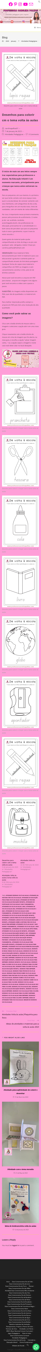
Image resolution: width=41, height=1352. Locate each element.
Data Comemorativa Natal (19, 1309)
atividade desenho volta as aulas (17, 895)
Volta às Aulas (26, 1333)
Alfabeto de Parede (18, 1346)
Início (8, 1282)
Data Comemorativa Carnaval (19, 1336)
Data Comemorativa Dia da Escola (15, 1340)
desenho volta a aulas (25, 982)
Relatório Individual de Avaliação (19, 1324)
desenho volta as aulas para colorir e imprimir (18, 993)
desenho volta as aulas (10, 984)
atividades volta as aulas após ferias (24, 929)
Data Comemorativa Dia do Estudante (20, 1302)
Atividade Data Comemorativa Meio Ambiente (19, 1291)
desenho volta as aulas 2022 (21, 986)
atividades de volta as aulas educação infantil (18, 915)
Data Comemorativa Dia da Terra (16, 1286)
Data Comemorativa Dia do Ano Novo (19, 1311)
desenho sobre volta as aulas (12, 980)
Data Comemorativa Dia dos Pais (19, 1293)
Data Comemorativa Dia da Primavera (19, 1304)
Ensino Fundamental (26, 1342)
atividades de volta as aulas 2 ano (14, 906)
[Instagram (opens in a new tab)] (20, 4)
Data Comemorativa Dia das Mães (20, 1288)
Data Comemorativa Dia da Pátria (19, 1300)
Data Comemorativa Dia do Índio (22, 1282)
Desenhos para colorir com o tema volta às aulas (9, 862)
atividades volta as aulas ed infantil (14, 931)
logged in (15, 1245)
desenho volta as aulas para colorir (25, 991)
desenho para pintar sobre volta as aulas (21, 973)
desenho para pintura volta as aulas (15, 975)
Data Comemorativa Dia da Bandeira (19, 1297)
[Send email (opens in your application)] (30, 4)
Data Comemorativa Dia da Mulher (19, 1322)
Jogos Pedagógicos (14, 1333)
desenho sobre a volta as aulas (24, 977)
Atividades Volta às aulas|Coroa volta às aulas (10, 877)
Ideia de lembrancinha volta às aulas (20, 1226)
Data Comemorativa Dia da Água (19, 1318)
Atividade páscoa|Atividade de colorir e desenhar (20, 1091)
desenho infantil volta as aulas (19, 962)
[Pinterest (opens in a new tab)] (15, 4)
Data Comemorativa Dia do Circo (19, 1320)
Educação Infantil (12, 1342)
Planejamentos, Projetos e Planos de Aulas (19, 1327)
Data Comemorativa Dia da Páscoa (19, 1315)
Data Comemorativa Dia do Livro (19, 1284)
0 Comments (34, 134)
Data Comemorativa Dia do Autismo (19, 1313)
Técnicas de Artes (11, 1329)
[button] (36, 1347)
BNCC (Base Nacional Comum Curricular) (19, 1331)
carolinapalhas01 (11, 128)
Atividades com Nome (26, 1329)
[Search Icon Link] (28, 1346)
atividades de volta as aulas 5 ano (24, 913)
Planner (31, 1286)
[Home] (3, 41)
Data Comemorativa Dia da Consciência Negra (19, 1306)
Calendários (31, 1340)
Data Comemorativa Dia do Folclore (19, 1295)
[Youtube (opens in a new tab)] (25, 4)
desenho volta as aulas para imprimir (15, 995)
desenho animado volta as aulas (19, 949)
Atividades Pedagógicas (14, 134)
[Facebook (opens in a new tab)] (10, 4)
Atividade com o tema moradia (20, 1169)
